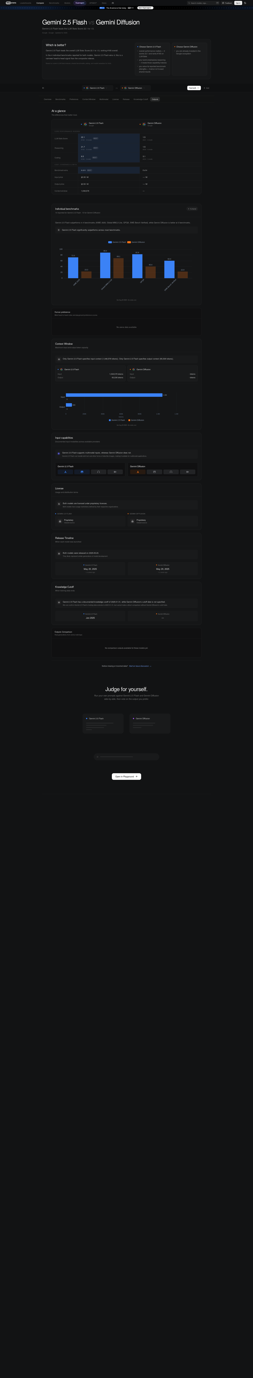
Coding (57, 157)
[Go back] (43, 88)
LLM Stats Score (61, 138)
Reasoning (59, 148)
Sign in (238, 3)
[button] (110, 88)
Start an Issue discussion (140, 666)
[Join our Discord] (113, 3)
